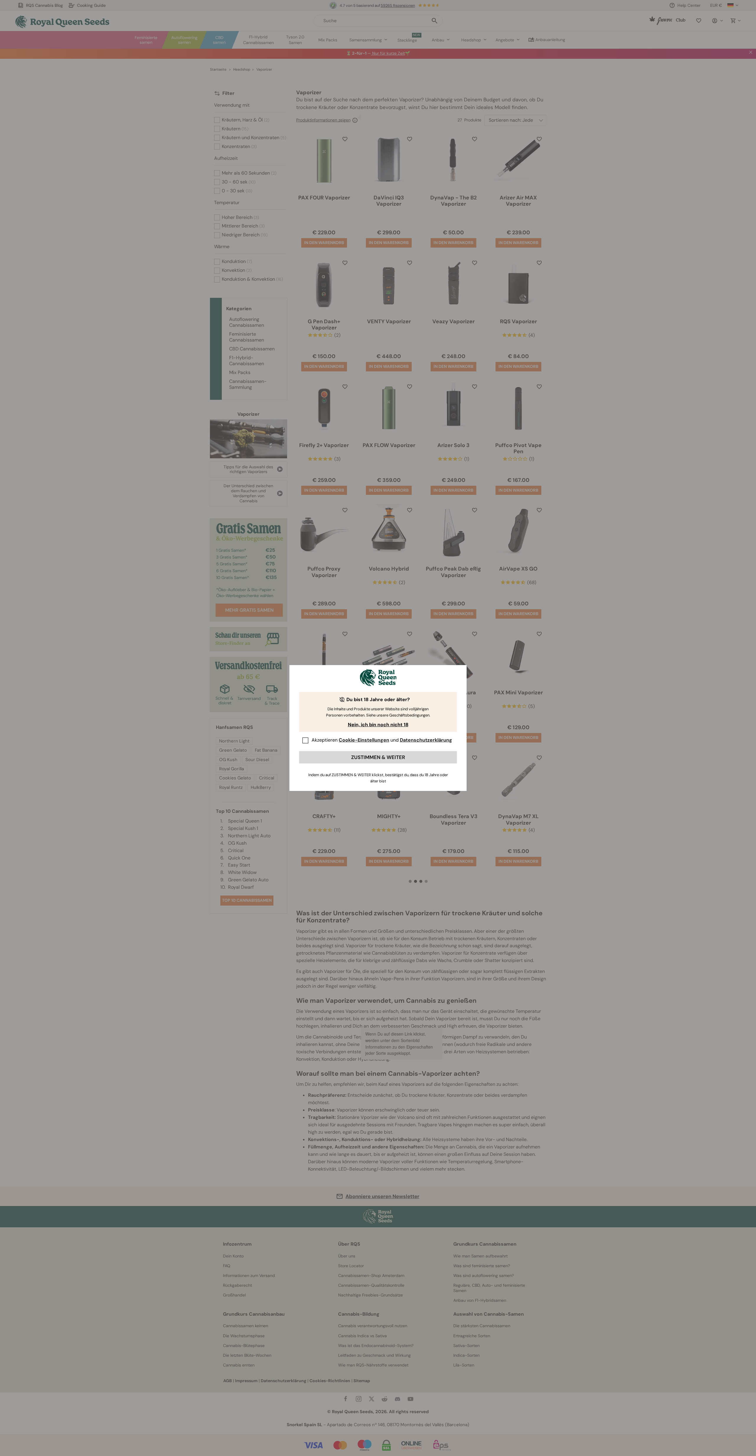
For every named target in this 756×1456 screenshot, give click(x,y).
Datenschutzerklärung (426, 740)
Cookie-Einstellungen (364, 740)
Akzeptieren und (382, 740)
